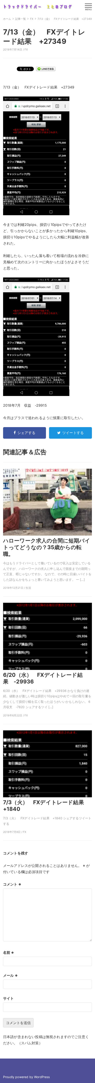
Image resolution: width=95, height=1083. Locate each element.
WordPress (42, 1077)
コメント (12, 884)
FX (26, 49)
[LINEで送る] (45, 68)
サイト (8, 998)
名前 (8, 952)
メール (10, 975)
